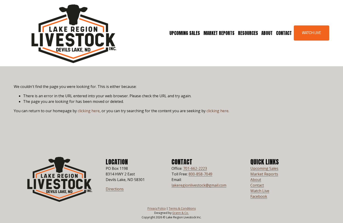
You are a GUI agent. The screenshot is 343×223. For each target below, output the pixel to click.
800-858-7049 (200, 174)
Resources (248, 33)
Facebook (258, 196)
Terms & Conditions (182, 208)
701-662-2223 (195, 168)
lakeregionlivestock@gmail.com (199, 185)
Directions (115, 189)
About (267, 33)
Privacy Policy (156, 208)
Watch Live (259, 190)
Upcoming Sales (184, 33)
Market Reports (218, 33)
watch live (311, 33)
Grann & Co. (180, 213)
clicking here (89, 110)
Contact (284, 33)
